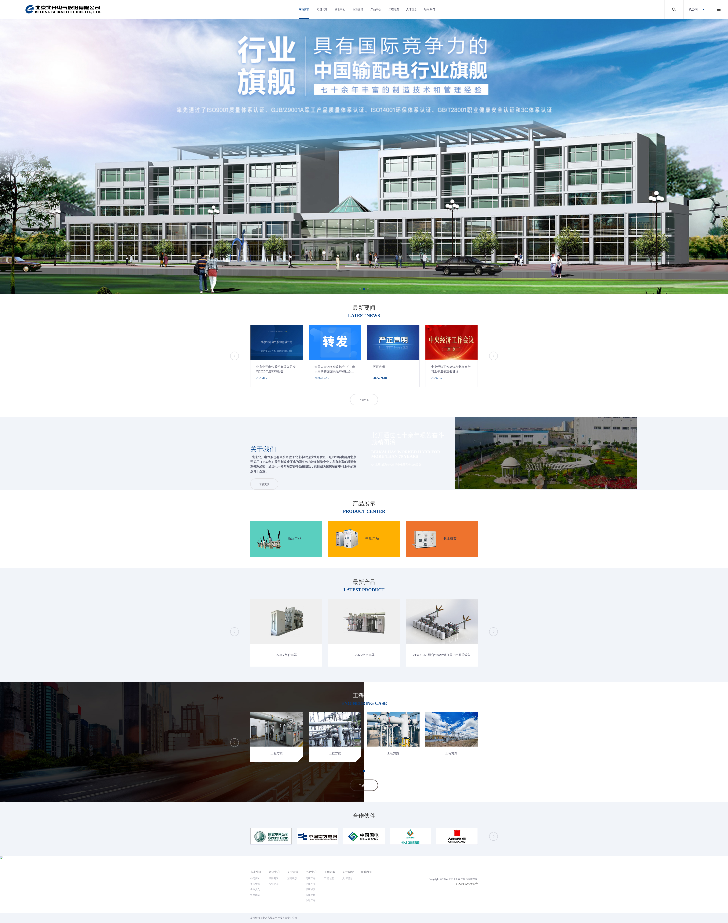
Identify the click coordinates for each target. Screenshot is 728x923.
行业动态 (273, 883)
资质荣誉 (255, 883)
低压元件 (310, 894)
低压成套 (310, 889)
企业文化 (255, 889)
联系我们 (429, 9)
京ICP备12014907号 (467, 883)
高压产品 (310, 878)
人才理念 (411, 9)
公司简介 (255, 878)
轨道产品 (310, 900)
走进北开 (322, 9)
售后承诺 (255, 894)
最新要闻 (273, 878)
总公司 (693, 9)
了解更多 (364, 400)
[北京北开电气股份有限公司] (63, 9)
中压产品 (310, 883)
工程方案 (393, 9)
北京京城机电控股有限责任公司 (280, 917)
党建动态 (292, 878)
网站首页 (304, 9)
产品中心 (375, 9)
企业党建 (358, 9)
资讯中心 (340, 9)
